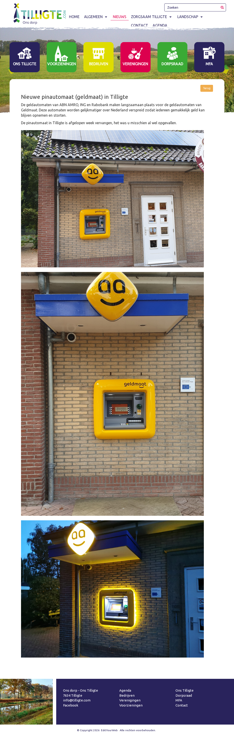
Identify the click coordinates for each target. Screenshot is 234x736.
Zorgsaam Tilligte (149, 17)
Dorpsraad (184, 695)
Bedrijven (127, 695)
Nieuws (119, 17)
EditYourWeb (109, 730)
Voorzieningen (131, 705)
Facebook (70, 705)
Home (74, 17)
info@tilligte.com (76, 700)
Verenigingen (130, 700)
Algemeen (93, 17)
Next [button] (228, 69)
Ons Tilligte (185, 690)
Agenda (125, 690)
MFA (179, 700)
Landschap (187, 17)
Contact (182, 705)
